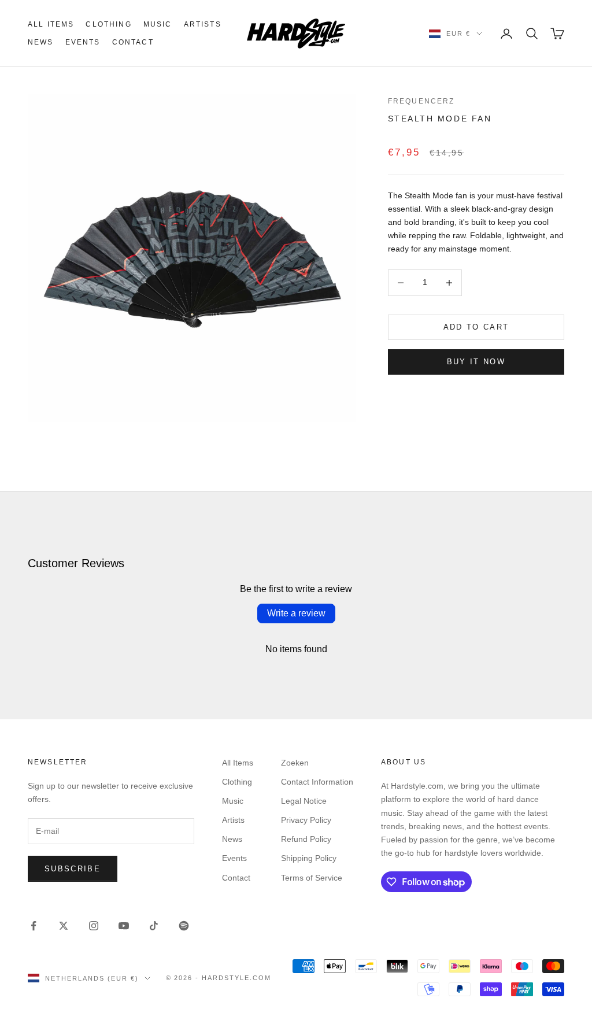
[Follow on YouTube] (124, 925)
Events (83, 42)
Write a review (296, 613)
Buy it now (476, 361)
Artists (202, 24)
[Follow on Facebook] (33, 925)
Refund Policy (306, 839)
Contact (133, 42)
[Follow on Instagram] (93, 925)
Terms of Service (311, 877)
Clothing (108, 24)
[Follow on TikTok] (154, 925)
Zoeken (295, 762)
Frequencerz (421, 101)
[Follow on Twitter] (63, 925)
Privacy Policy (306, 820)
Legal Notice (304, 800)
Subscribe (73, 868)
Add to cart (476, 327)
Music (157, 24)
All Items (51, 24)
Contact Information (317, 781)
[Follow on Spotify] (184, 925)
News (41, 42)
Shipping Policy (308, 858)
